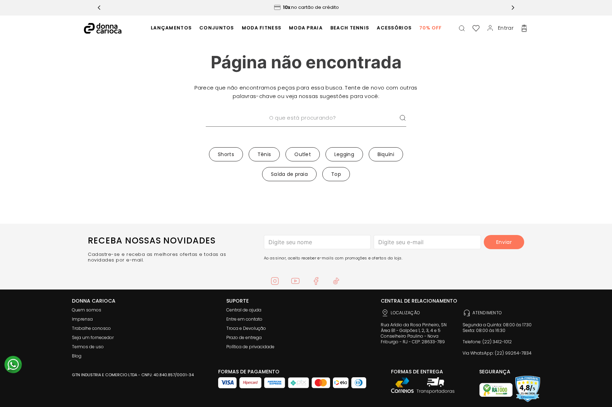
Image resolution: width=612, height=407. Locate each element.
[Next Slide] (513, 7)
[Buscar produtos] (402, 118)
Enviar (504, 242)
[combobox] (306, 127)
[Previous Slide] (99, 7)
